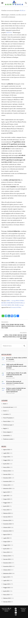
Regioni (5, 428)
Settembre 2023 (7, 573)
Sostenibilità (6, 435)
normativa (6, 414)
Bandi (4, 403)
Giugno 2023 (6, 584)
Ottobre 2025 (6, 485)
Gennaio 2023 (7, 601)
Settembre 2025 (7, 488)
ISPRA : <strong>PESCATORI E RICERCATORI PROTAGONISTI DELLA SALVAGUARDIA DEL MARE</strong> (13, 303)
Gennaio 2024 (7, 559)
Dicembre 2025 (7, 478)
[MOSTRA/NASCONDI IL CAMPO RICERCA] (26, 3)
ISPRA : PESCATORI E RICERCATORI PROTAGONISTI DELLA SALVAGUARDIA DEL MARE (13, 326)
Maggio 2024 (6, 545)
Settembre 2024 (7, 531)
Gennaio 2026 (7, 474)
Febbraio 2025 (7, 513)
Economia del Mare (16, 307)
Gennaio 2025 (7, 516)
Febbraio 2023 (7, 598)
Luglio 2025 (6, 495)
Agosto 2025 (6, 492)
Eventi (4, 410)
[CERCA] (24, 346)
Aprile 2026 (6, 463)
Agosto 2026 (6, 449)
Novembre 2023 (7, 566)
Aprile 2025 (6, 506)
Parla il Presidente (8, 417)
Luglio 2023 (6, 580)
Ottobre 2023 (6, 570)
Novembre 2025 (7, 481)
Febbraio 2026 (7, 470)
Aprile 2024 (6, 548)
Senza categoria (7, 432)
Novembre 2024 (7, 524)
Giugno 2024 (6, 541)
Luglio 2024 (6, 538)
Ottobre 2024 (6, 527)
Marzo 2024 (6, 552)
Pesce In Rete (6, 421)
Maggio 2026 (6, 460)
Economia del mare (8, 407)
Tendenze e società (8, 439)
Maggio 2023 (6, 587)
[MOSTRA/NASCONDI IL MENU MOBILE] (2, 3)
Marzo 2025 (6, 509)
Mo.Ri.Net (9, 32)
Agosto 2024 (6, 534)
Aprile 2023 (6, 591)
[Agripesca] (14, 3)
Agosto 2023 (6, 577)
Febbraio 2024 (7, 555)
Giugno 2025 (6, 499)
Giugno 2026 (6, 456)
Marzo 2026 (6, 467)
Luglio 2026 (6, 453)
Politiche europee (7, 425)
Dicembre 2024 (7, 520)
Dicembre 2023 (7, 562)
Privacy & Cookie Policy (23, 610)
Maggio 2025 (6, 502)
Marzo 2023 (6, 594)
